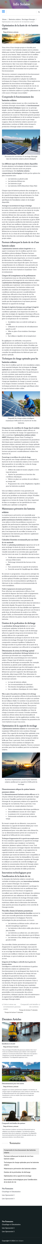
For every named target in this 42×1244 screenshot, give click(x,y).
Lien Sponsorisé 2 (8, 1195)
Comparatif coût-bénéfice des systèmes (13, 1123)
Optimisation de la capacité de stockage (17, 1176)
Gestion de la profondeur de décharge (17, 1172)
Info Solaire (21, 4)
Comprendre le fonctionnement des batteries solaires (20, 1151)
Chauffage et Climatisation (11, 1192)
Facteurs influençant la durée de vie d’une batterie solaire (18, 1157)
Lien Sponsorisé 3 (8, 1199)
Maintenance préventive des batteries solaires (20, 1169)
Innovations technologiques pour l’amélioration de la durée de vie (20, 1181)
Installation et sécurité (8, 1044)
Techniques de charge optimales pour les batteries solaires (21, 1164)
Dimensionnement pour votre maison (13, 1084)
